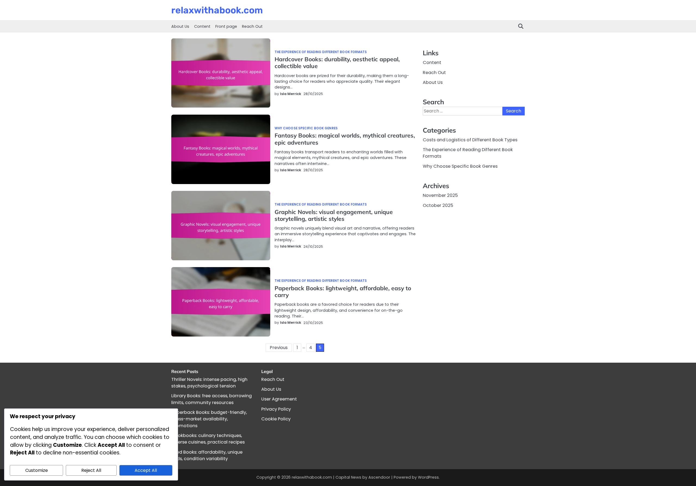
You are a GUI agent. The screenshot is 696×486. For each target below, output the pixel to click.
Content (202, 26)
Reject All (91, 470)
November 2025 (440, 195)
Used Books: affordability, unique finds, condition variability (207, 455)
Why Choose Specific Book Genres (306, 128)
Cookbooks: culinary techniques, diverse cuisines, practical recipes (208, 438)
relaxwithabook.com (217, 10)
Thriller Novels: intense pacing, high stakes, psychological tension (209, 382)
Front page (226, 26)
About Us (180, 26)
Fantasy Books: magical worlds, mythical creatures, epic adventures (345, 139)
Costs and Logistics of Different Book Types (470, 139)
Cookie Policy (276, 419)
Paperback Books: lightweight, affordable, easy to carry (343, 291)
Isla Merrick (290, 93)
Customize (36, 470)
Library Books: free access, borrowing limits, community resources (211, 399)
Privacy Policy (276, 409)
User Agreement (279, 399)
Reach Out (252, 26)
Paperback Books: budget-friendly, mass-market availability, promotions (209, 419)
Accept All (146, 470)
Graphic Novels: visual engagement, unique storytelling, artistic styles (334, 215)
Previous (279, 347)
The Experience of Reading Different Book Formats (321, 52)
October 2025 (438, 205)
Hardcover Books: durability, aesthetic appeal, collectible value (337, 62)
